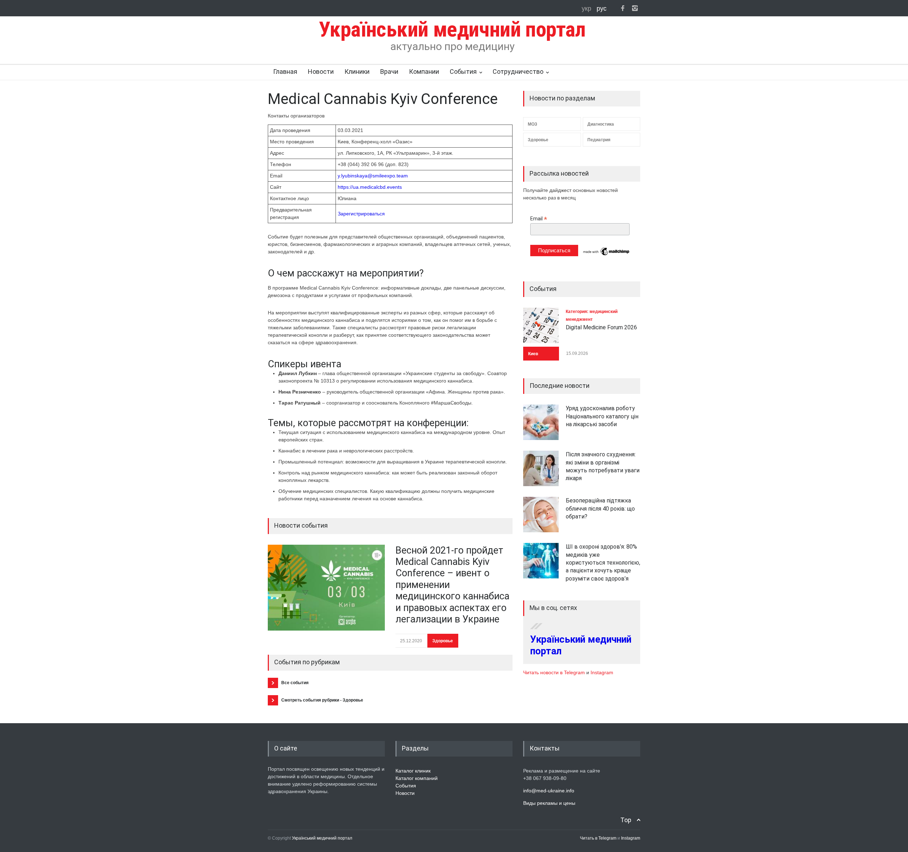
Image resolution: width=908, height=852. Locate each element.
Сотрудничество (518, 71)
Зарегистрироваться (361, 213)
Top (625, 820)
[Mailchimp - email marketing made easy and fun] (606, 255)
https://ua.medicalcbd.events (370, 187)
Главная (285, 71)
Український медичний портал (322, 838)
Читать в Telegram (599, 838)
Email (538, 218)
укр (587, 8)
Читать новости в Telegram (554, 672)
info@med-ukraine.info (548, 790)
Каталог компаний (416, 778)
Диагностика (600, 124)
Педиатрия (598, 139)
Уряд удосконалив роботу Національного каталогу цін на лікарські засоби (602, 416)
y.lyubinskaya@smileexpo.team (373, 175)
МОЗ (532, 124)
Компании (424, 71)
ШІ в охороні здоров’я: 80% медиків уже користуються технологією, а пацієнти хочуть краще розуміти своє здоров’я (603, 562)
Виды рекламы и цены (549, 803)
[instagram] (635, 8)
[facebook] (622, 8)
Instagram (602, 672)
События (463, 71)
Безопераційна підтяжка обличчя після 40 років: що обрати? (600, 508)
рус (602, 8)
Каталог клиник (413, 771)
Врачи (389, 71)
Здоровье (442, 640)
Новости (321, 71)
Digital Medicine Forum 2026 (601, 327)
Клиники (357, 71)
